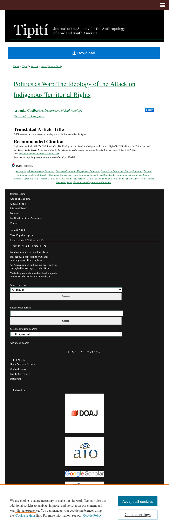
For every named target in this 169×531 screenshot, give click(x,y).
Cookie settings (25, 515)
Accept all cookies (137, 501)
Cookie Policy (92, 515)
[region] (84, 507)
